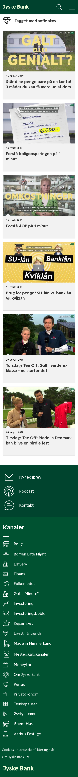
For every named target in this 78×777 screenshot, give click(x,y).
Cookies (8, 750)
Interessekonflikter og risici (35, 750)
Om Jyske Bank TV (15, 757)
